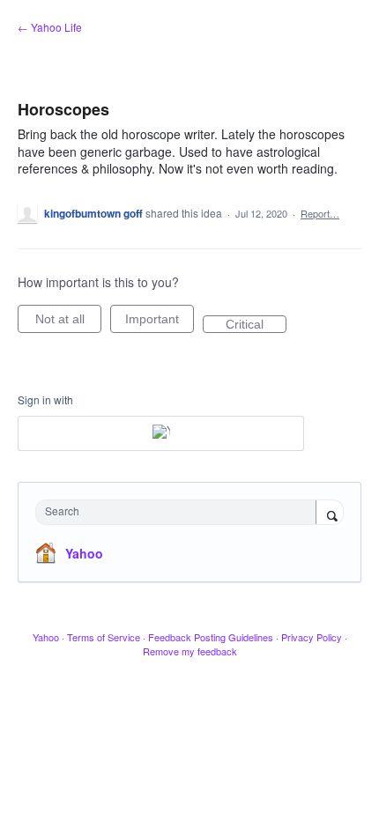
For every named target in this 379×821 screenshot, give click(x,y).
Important (159, 322)
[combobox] (180, 512)
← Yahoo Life (50, 26)
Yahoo (84, 553)
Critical (256, 325)
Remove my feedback (190, 651)
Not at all (68, 322)
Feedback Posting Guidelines (210, 637)
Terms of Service (103, 637)
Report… (320, 213)
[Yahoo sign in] (161, 433)
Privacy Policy (311, 637)
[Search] (330, 513)
